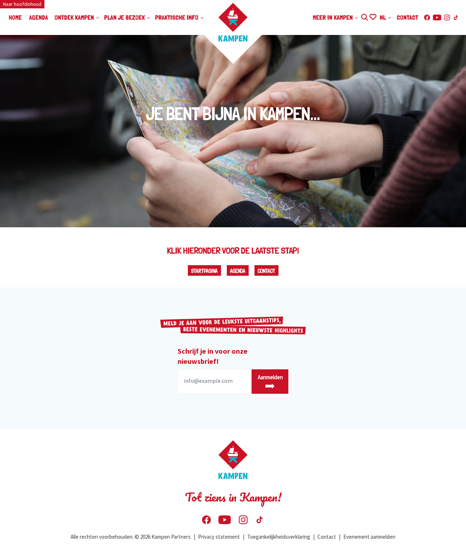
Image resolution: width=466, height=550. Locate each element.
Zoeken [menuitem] (364, 16)
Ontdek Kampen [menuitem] (75, 17)
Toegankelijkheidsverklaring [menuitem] (278, 536)
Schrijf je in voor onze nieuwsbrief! (213, 356)
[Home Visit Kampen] (233, 22)
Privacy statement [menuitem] (219, 536)
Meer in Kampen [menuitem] (333, 17)
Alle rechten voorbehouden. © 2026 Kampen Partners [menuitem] (131, 536)
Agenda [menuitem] (38, 17)
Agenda (237, 271)
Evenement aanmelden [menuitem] (369, 536)
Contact (266, 271)
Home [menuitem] (15, 17)
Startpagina (204, 271)
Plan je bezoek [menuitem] (125, 17)
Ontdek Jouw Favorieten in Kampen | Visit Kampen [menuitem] (372, 16)
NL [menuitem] (383, 17)
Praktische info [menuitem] (177, 17)
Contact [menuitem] (407, 17)
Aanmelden (270, 377)
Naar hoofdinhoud (22, 4)
